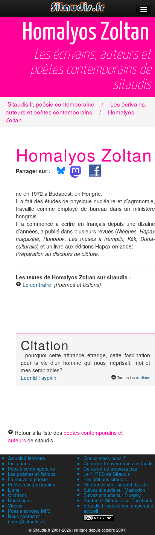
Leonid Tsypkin (38, 377)
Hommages (20, 500)
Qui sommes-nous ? (105, 458)
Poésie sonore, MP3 (29, 511)
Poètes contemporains (31, 484)
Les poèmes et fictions (31, 474)
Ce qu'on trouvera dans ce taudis (118, 463)
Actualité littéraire (26, 458)
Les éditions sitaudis (105, 479)
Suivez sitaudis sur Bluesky (112, 495)
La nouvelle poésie (28, 479)
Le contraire (37, 284)
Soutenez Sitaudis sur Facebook (118, 500)
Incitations (19, 463)
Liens (13, 489)
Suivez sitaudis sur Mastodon (114, 489)
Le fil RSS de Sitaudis (107, 474)
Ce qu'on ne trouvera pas (110, 468)
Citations (17, 495)
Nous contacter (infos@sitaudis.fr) (27, 519)
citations (143, 377)
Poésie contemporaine (31, 468)
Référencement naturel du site (116, 484)
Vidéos (15, 505)
